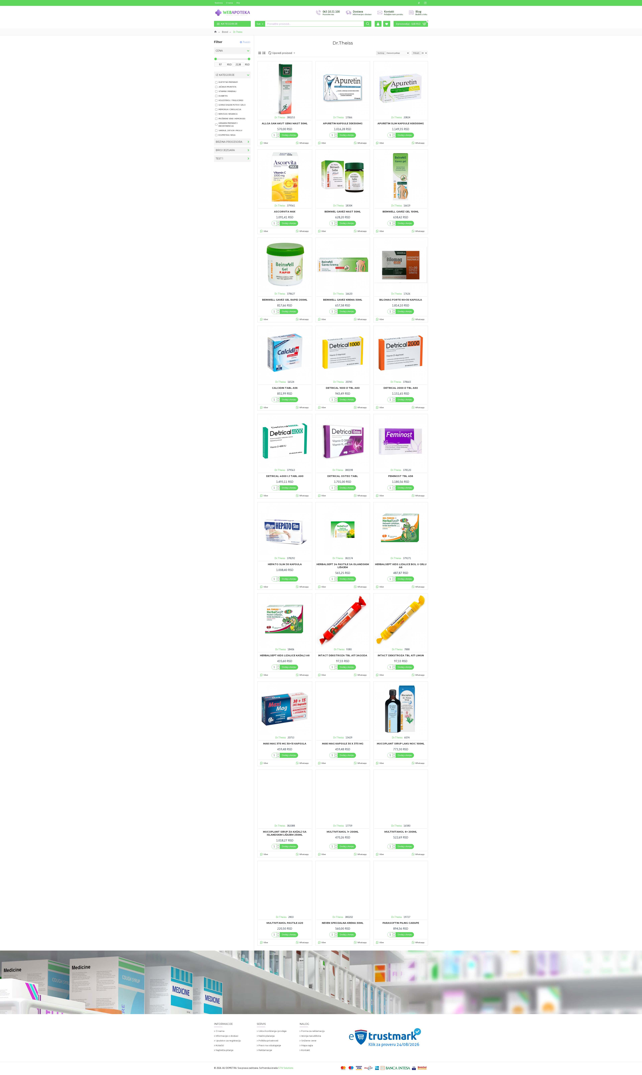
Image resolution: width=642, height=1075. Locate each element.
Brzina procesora (229, 141)
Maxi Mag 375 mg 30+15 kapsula (284, 743)
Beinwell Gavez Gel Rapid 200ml (284, 299)
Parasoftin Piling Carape (401, 922)
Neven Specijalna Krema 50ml (342, 922)
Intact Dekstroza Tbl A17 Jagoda (342, 655)
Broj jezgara (225, 150)
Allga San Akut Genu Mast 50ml (285, 123)
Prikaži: (416, 53)
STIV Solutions (285, 1068)
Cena (219, 50)
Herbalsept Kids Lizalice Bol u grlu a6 (400, 566)
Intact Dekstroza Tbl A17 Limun (401, 655)
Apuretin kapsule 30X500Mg (342, 123)
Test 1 (219, 158)
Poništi (246, 42)
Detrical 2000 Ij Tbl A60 (401, 387)
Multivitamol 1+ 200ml (343, 831)
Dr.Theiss (280, 117)
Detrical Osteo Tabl (342, 476)
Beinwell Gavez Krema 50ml (342, 299)
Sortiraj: (381, 53)
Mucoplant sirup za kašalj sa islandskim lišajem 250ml (284, 833)
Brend (225, 32)
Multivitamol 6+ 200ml (400, 831)
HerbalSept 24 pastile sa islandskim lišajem (342, 566)
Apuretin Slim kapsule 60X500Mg (401, 123)
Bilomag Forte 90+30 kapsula (400, 299)
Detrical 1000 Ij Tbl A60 (343, 387)
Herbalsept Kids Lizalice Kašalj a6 (285, 655)
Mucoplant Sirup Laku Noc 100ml (400, 743)
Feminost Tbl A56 (400, 476)
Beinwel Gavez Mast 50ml (343, 211)
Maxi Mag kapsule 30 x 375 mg (342, 743)
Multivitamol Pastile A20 (284, 922)
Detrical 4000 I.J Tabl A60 (284, 476)
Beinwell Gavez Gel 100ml (401, 211)
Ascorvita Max (284, 211)
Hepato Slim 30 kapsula (285, 564)
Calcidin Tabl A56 (285, 387)
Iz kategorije (225, 74)
